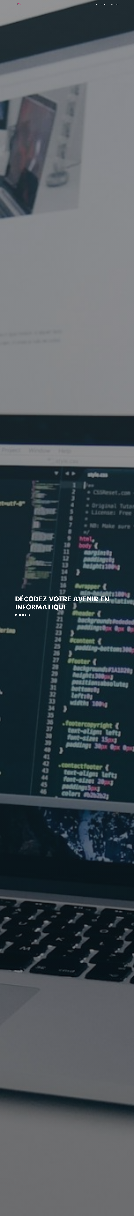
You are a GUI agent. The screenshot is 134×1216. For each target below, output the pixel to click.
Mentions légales (101, 4)
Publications (115, 4)
